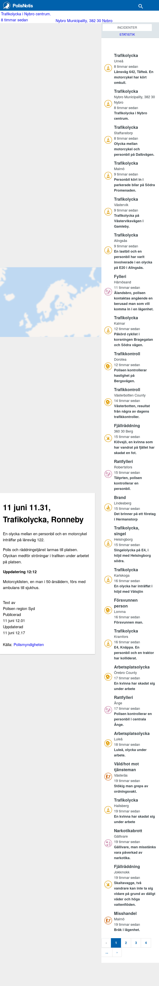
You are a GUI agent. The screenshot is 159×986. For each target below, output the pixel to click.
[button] (135, 68)
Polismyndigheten (29, 644)
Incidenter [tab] (127, 27)
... (106, 952)
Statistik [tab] (127, 34)
